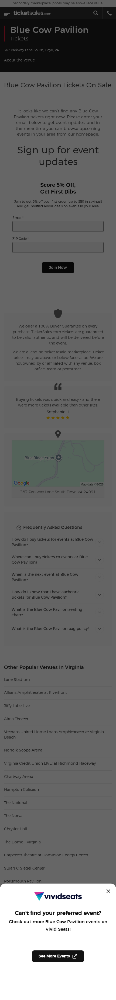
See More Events (54, 956)
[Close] (108, 891)
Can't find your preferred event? (58, 913)
